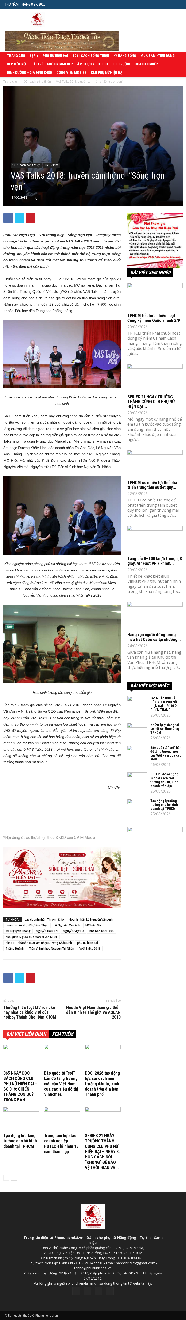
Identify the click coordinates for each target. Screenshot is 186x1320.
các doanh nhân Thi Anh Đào (44, 919)
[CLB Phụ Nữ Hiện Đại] (155, 240)
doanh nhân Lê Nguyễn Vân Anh (91, 919)
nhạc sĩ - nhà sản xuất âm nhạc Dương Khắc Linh (39, 943)
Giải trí (36, 64)
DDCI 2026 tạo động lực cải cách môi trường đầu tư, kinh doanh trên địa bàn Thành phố (102, 1083)
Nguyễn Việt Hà (73, 931)
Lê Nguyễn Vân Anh (67, 925)
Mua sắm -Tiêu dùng (157, 56)
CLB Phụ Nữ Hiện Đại (107, 72)
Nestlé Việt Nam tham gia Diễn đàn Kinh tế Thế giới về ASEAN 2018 (93, 1012)
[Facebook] (76, 1291)
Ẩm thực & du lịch (92, 64)
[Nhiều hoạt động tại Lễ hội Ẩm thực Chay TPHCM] (137, 729)
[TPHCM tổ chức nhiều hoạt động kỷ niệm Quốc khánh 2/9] (155, 296)
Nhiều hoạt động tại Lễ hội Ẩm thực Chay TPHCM (164, 728)
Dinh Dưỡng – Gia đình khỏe (29, 72)
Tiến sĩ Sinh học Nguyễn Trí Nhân (51, 948)
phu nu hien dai (87, 943)
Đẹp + (34, 56)
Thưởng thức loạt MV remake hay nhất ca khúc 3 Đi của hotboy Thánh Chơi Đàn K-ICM (29, 1012)
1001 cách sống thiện (90, 56)
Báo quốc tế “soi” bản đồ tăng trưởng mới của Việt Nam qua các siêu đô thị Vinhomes (61, 1083)
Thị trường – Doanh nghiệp (135, 64)
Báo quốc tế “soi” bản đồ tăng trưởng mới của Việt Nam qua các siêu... (165, 753)
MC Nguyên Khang (18, 931)
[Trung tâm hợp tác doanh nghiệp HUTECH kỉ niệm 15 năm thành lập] (62, 1119)
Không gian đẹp (60, 64)
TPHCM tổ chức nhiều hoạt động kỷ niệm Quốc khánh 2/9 (153, 318)
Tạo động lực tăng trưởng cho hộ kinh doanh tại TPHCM (20, 1141)
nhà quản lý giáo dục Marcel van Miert (31, 937)
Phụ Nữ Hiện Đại (55, 56)
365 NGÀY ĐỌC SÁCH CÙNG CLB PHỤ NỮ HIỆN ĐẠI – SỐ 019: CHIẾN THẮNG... (164, 704)
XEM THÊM (62, 1034)
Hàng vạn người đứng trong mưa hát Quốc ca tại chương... (154, 637)
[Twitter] (87, 1291)
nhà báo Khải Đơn (101, 931)
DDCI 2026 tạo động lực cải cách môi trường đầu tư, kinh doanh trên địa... (164, 780)
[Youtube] (110, 1291)
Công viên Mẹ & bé (71, 72)
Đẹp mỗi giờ (16, 64)
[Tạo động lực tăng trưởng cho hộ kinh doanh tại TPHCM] (21, 1119)
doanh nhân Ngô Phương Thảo (27, 925)
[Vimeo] (98, 1291)
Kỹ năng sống (124, 56)
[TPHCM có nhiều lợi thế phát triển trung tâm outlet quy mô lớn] (155, 463)
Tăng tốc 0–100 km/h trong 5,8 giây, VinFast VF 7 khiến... (154, 561)
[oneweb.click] (62, 877)
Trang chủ (16, 56)
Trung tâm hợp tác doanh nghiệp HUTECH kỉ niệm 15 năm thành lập (61, 1143)
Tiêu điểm (51, 165)
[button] (177, 4)
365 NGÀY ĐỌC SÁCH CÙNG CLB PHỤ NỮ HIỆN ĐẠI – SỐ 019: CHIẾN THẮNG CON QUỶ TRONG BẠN (20, 1086)
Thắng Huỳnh (15, 948)
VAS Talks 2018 (90, 948)
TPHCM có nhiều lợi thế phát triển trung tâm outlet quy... (152, 485)
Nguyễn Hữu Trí (47, 931)
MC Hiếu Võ (93, 925)
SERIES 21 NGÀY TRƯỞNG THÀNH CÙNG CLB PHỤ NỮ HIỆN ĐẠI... (151, 401)
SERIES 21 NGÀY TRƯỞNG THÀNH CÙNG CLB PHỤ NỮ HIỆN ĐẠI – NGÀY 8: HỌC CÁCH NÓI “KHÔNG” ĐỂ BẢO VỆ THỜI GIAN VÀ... (102, 1151)
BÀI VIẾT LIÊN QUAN (26, 1034)
